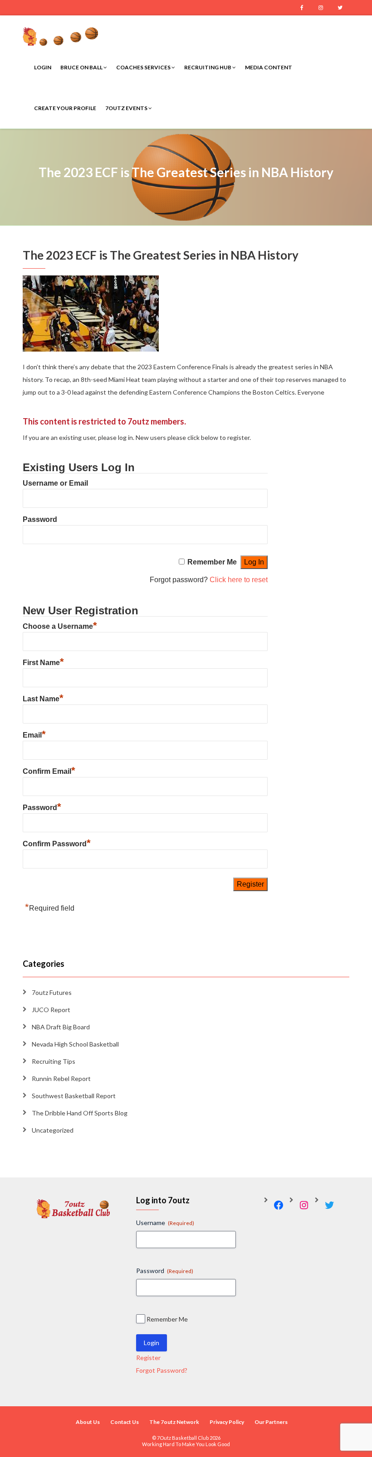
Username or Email (55, 483)
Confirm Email (49, 771)
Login (42, 67)
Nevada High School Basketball (75, 1044)
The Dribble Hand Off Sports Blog (79, 1113)
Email (34, 735)
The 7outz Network (174, 1421)
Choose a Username (60, 626)
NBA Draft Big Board (61, 1027)
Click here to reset (239, 580)
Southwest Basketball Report (74, 1096)
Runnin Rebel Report (61, 1078)
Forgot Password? (161, 1370)
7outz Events (126, 108)
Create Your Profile (65, 108)
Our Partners (271, 1421)
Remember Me (212, 562)
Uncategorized (52, 1130)
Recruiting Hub (208, 67)
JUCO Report (51, 1009)
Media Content (268, 67)
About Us (88, 1421)
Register (148, 1357)
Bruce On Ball (81, 67)
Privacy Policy (227, 1421)
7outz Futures (52, 992)
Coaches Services (143, 67)
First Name (43, 662)
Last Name (43, 699)
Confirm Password (57, 844)
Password (40, 519)
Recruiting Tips (53, 1061)
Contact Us (124, 1421)
